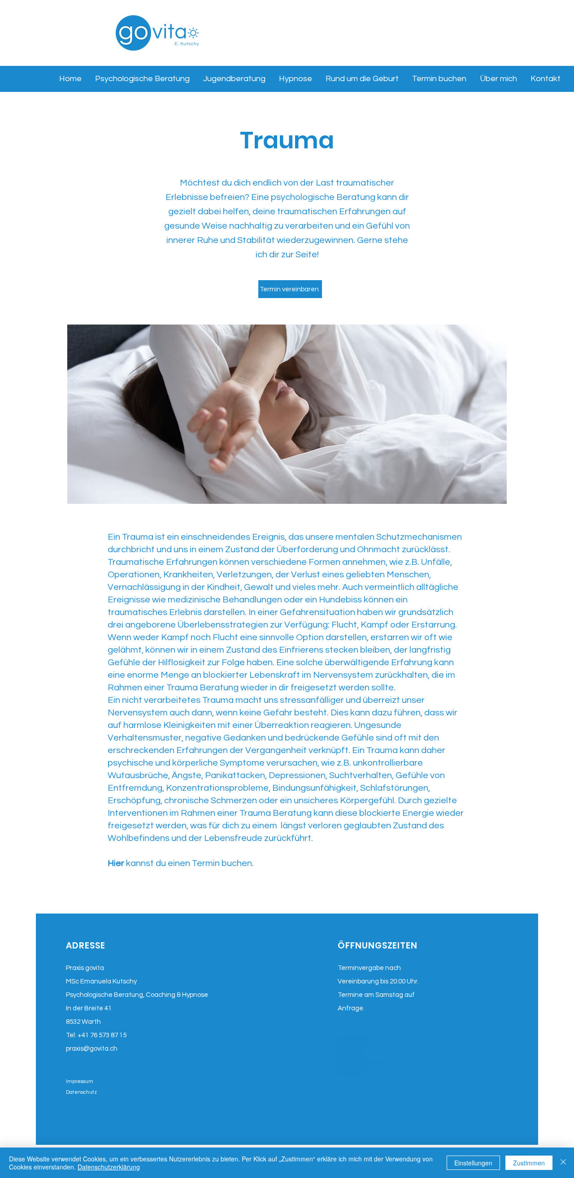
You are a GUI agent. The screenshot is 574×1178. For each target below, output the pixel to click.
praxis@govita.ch (91, 1048)
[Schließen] (563, 1163)
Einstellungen (473, 1162)
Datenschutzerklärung (109, 1166)
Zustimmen (529, 1162)
